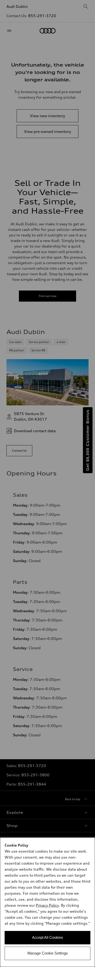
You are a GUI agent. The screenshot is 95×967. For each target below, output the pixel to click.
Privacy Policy (47, 905)
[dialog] (47, 902)
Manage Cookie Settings (47, 953)
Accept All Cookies (47, 937)
